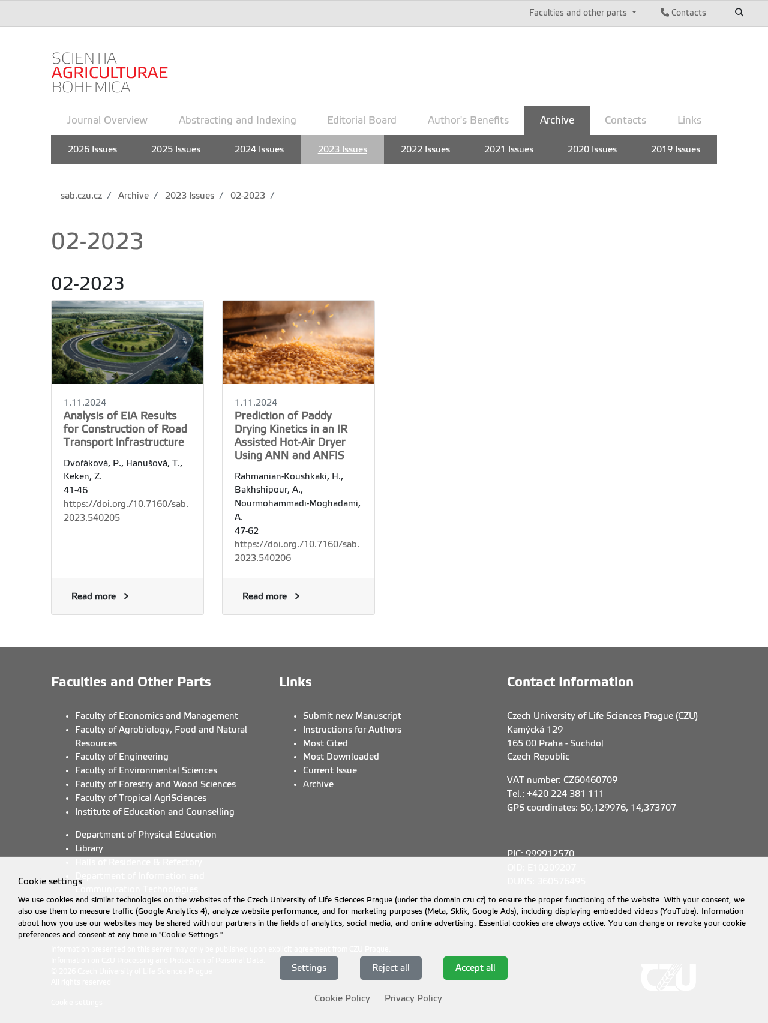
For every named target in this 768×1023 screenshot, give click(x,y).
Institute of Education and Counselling (155, 812)
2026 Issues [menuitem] (92, 149)
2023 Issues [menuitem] (342, 149)
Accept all (475, 967)
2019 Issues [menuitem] (675, 149)
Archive (132, 195)
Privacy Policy (413, 998)
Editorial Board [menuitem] (362, 120)
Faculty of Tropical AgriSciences (140, 798)
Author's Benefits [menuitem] (468, 120)
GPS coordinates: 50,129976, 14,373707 (591, 807)
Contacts (687, 12)
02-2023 (246, 195)
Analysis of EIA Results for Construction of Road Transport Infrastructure (125, 429)
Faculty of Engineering (122, 756)
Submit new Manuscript (352, 716)
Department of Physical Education (146, 834)
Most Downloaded (341, 756)
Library (89, 848)
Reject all (391, 967)
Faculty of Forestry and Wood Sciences (155, 784)
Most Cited (325, 743)
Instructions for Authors (352, 729)
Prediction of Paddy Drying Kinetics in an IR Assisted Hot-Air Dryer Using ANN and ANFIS (291, 435)
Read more (93, 596)
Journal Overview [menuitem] (107, 120)
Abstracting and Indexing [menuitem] (237, 120)
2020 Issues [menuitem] (592, 149)
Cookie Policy (342, 998)
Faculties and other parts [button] (579, 12)
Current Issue (330, 770)
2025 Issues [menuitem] (175, 149)
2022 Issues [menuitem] (425, 149)
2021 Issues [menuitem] (508, 149)
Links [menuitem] (689, 120)
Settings (309, 967)
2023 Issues (188, 195)
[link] (111, 65)
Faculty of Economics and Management (156, 716)
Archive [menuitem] (557, 120)
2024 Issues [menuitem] (259, 149)
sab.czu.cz (81, 195)
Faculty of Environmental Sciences (146, 770)
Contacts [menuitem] (625, 120)
